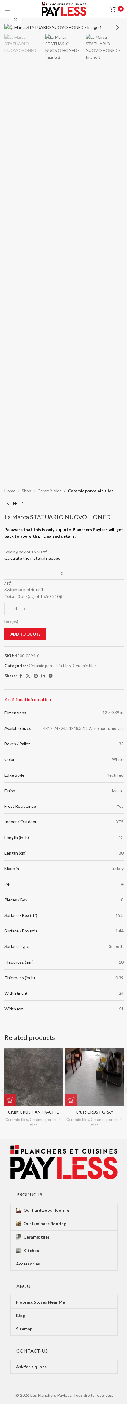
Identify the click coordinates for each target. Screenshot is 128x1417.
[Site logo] (64, 8)
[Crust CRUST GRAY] (94, 1077)
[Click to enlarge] (15, 20)
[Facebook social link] (20, 676)
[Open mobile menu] (7, 9)
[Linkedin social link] (43, 676)
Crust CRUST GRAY (94, 1111)
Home (9, 490)
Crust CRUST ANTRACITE (33, 1111)
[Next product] (22, 503)
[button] (10, 27)
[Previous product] (8, 503)
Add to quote (25, 634)
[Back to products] (15, 503)
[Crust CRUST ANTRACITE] (33, 1077)
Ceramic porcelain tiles (90, 490)
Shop (26, 490)
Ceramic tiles (50, 490)
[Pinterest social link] (36, 676)
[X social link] (28, 676)
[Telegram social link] (50, 676)
